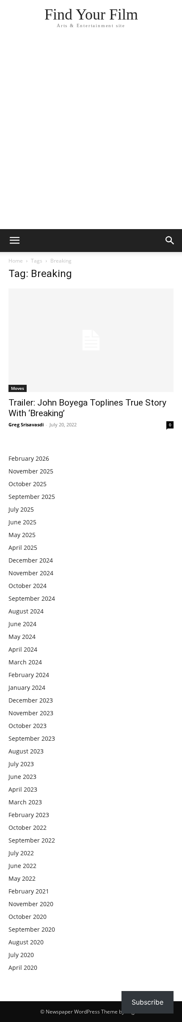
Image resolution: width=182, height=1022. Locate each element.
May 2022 (22, 878)
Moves (17, 388)
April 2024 (22, 649)
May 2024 (22, 637)
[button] (14, 240)
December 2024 (30, 560)
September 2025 (31, 497)
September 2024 (31, 598)
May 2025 (22, 535)
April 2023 (22, 789)
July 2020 (21, 955)
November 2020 (30, 904)
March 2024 (25, 662)
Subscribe (147, 1002)
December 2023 (30, 700)
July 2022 (21, 853)
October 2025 (27, 484)
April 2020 (22, 967)
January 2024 (26, 687)
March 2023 (25, 802)
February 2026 (28, 458)
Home (15, 260)
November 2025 (30, 471)
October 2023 (27, 726)
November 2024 (30, 573)
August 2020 (26, 942)
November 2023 (30, 713)
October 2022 (27, 827)
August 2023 (26, 751)
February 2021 (28, 891)
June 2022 (22, 866)
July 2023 (21, 764)
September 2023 (31, 738)
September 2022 (31, 840)
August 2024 (26, 611)
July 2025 (21, 509)
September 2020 (31, 929)
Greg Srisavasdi (26, 424)
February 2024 (28, 675)
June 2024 (22, 624)
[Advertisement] (91, 133)
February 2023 (28, 815)
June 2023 (22, 777)
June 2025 (22, 522)
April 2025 (22, 547)
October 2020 (27, 917)
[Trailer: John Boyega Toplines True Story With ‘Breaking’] (91, 340)
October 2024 (27, 586)
